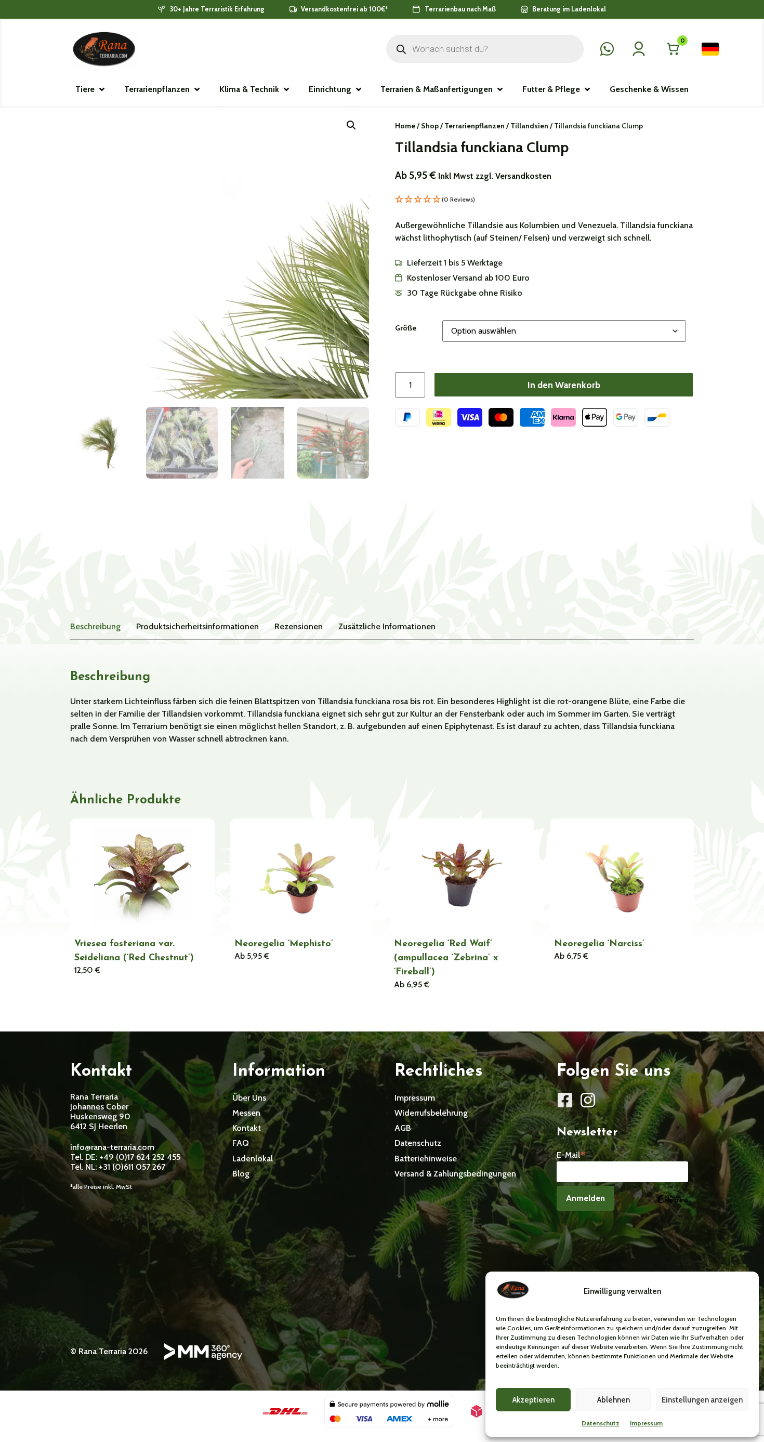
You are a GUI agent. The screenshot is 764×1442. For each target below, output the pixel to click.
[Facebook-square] (565, 1100)
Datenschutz (601, 1423)
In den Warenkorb (564, 384)
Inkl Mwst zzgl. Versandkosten (494, 176)
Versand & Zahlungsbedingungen (455, 1174)
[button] (91, 89)
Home (405, 125)
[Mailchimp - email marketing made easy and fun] (671, 1206)
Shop (430, 125)
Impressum (646, 1423)
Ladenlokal (252, 1158)
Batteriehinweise (425, 1158)
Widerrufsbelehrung (431, 1113)
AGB (402, 1128)
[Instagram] (587, 1100)
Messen (246, 1113)
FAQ (240, 1143)
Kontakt (246, 1128)
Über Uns (249, 1098)
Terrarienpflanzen (474, 125)
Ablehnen (613, 1400)
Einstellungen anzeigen (702, 1400)
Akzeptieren (533, 1400)
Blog (240, 1174)
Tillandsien (529, 125)
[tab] (95, 626)
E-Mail (571, 1154)
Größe (405, 328)
